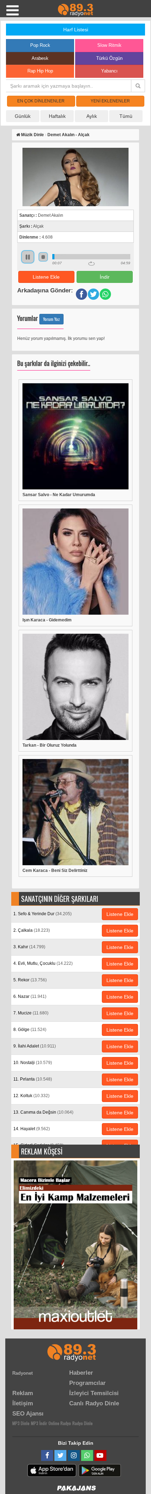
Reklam (22, 1393)
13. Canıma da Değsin (43, 1112)
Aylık (91, 116)
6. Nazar (29, 996)
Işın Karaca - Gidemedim (47, 620)
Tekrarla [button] (91, 263)
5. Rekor (30, 979)
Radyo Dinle (82, 1423)
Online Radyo (59, 1423)
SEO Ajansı (28, 1413)
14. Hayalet (31, 1128)
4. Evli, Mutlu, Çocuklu (43, 963)
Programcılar (87, 1383)
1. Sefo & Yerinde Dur (42, 913)
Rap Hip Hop (40, 71)
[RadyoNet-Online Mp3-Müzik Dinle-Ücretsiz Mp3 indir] (75, 9)
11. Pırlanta (32, 1079)
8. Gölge (29, 1029)
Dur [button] (43, 257)
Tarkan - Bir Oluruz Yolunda (49, 745)
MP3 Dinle (20, 1423)
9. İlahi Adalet (34, 1046)
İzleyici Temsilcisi (94, 1393)
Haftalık (57, 116)
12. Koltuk (31, 1095)
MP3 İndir (39, 1423)
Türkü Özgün (109, 58)
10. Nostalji (32, 1062)
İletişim (22, 1403)
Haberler (81, 1372)
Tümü (125, 116)
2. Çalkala (31, 930)
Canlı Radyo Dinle (94, 1403)
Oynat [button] (28, 257)
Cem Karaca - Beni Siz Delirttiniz (54, 870)
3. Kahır (29, 946)
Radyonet (22, 1373)
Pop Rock (40, 45)
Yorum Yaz (51, 319)
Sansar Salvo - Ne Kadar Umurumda (58, 494)
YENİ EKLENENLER (110, 101)
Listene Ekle (46, 277)
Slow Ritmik (109, 45)
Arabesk (40, 58)
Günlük (23, 116)
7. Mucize (30, 1013)
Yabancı (109, 71)
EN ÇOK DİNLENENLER (41, 101)
